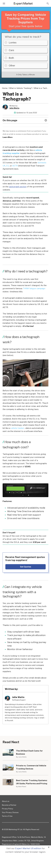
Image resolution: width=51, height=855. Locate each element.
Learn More (7, 137)
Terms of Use (7, 816)
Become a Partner (9, 805)
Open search (47, 3)
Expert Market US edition (28, 848)
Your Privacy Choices (10, 812)
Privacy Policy (7, 809)
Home (4, 88)
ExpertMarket (23, 3)
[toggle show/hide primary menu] (3, 3)
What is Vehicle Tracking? (20, 88)
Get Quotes (25, 567)
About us (5, 801)
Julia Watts (14, 108)
